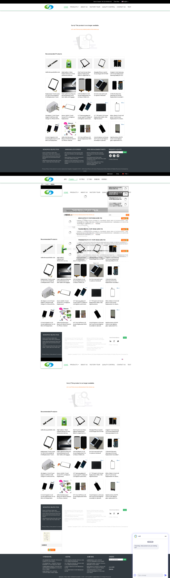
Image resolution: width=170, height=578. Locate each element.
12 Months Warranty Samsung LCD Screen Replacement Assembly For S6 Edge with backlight (117, 95)
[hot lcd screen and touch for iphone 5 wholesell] (101, 85)
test (129, 7)
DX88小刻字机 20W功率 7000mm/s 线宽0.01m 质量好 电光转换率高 (74, 560)
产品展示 (71, 179)
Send (125, 152)
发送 (125, 559)
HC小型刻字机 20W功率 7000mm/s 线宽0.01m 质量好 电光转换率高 (74, 564)
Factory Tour (95, 7)
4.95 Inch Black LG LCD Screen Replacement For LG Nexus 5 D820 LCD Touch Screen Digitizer (84, 95)
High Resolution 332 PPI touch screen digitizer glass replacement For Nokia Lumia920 (116, 139)
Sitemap (115, 159)
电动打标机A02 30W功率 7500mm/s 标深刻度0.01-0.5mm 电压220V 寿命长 (96, 567)
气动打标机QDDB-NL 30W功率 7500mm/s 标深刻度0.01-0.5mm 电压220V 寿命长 (95, 571)
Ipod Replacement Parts (96, 149)
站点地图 (111, 567)
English (125, 1)
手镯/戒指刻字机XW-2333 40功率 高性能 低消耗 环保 (115, 198)
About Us (84, 7)
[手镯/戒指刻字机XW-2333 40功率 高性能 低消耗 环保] (85, 196)
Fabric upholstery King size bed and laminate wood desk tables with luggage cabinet (69, 95)
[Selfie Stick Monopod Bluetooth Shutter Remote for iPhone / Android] (69, 128)
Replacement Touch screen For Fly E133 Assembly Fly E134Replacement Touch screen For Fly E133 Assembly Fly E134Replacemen (52, 95)
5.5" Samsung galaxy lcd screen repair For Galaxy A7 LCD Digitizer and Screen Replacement (85, 117)
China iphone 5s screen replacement (58, 169)
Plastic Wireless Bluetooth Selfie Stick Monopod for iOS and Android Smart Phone (51, 157)
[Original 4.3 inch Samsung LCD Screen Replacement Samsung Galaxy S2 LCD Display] (117, 63)
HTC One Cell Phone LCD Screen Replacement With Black (84, 139)
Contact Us (121, 7)
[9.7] (101, 106)
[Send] (165, 575)
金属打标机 (90, 556)
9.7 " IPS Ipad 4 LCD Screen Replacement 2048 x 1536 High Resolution (101, 117)
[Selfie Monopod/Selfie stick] (53, 63)
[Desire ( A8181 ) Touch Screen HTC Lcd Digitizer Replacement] (69, 106)
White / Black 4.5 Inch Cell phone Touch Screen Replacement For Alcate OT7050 (117, 117)
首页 (65, 179)
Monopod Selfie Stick (51, 149)
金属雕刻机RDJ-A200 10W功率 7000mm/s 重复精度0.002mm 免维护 (95, 560)
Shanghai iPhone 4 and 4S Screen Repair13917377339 (101, 73)
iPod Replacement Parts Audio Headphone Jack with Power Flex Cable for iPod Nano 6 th (96, 159)
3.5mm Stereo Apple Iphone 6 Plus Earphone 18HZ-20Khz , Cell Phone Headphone (95, 163)
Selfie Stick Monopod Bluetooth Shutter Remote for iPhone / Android (69, 139)
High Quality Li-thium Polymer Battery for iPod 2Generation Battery (68, 74)
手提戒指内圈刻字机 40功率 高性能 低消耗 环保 (115, 193)
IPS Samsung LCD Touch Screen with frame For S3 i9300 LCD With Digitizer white (74, 154)
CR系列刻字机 (47, 556)
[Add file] (135, 575)
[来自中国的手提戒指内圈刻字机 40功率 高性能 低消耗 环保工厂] (70, 232)
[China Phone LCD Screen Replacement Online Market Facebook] (114, 155)
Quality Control (108, 7)
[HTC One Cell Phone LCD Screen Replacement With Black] (85, 128)
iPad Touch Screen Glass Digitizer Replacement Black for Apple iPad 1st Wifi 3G (84, 74)
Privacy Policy (45, 169)
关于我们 (82, 179)
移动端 (111, 569)
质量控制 (97, 179)
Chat (117, 174)
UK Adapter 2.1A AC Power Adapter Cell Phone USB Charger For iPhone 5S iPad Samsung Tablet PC (52, 117)
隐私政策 (61, 576)
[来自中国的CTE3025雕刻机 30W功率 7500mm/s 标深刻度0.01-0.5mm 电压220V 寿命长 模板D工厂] (70, 254)
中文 (126, 174)
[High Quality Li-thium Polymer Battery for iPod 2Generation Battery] (69, 63)
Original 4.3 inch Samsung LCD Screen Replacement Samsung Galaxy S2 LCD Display (116, 74)
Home (66, 7)
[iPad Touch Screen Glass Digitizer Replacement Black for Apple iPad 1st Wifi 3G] (85, 63)
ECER (85, 171)
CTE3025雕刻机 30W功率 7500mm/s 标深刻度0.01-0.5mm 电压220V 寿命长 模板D (115, 205)
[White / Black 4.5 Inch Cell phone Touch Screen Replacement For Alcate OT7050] (117, 106)
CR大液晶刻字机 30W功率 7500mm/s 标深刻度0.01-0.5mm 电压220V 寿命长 (51, 564)
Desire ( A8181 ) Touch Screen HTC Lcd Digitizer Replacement (68, 117)
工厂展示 (89, 179)
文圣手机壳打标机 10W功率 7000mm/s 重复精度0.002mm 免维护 (96, 564)
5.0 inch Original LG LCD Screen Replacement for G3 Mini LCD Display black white (52, 139)
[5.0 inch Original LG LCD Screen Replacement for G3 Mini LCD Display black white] (53, 128)
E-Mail (110, 159)
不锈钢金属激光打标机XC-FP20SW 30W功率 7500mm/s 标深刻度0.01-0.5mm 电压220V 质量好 (52, 568)
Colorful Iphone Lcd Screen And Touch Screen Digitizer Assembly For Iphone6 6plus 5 (101, 139)
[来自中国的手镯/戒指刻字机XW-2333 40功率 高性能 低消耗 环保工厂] (70, 243)
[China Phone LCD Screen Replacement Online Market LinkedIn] (110, 155)
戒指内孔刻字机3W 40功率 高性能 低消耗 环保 (115, 188)
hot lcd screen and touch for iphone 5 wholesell (100, 94)
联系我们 (104, 179)
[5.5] (85, 106)
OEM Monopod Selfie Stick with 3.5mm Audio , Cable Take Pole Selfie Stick (51, 161)
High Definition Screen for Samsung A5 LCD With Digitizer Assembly (74, 158)
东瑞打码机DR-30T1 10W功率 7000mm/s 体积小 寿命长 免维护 (50, 572)
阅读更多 (98, 223)
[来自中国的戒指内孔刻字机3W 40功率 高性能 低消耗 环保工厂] (70, 221)
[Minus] (166, 536)
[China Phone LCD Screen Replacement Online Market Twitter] (118, 155)
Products (74, 7)
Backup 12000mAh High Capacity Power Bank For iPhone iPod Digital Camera (95, 154)
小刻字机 (67, 556)
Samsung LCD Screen (73, 149)
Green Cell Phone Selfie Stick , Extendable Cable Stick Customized (51, 153)
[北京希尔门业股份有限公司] (46, 536)
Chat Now (116, 1)
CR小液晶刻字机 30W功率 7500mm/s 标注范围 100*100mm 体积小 (52, 560)
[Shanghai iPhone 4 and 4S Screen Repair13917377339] (101, 63)
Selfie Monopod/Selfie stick (52, 72)
